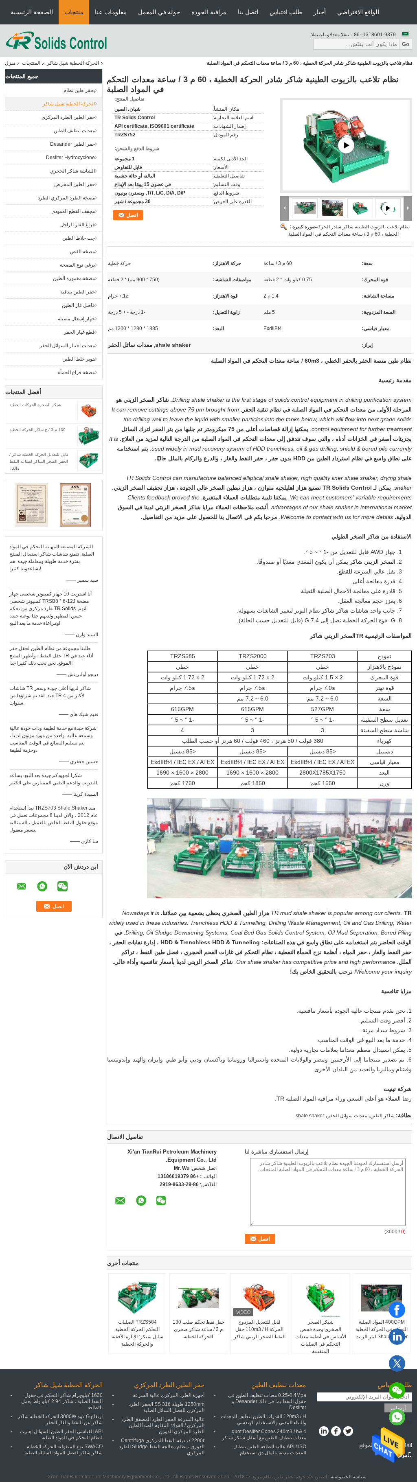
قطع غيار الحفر (79, 332)
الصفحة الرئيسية (32, 12)
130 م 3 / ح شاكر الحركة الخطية (37, 429)
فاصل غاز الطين (78, 305)
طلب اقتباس (286, 12)
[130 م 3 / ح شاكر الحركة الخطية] (89, 435)
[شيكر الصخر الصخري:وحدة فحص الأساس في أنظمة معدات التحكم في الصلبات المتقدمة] (320, 1298)
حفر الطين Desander (72, 144)
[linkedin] (397, 1336)
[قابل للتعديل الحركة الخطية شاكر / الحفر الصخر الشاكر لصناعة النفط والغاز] (89, 460)
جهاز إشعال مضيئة (76, 319)
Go (405, 44)
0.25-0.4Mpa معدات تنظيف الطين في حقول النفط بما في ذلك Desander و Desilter (267, 1401)
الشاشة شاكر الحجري (72, 171)
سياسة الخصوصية (349, 1477)
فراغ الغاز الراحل (77, 225)
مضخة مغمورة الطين (74, 278)
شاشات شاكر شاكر (345, 610)
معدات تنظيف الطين (74, 131)
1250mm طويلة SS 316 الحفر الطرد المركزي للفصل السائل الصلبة (166, 1407)
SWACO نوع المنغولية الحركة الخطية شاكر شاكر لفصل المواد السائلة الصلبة (63, 1450)
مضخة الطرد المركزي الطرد (66, 198)
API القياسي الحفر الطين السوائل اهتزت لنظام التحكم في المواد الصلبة (61, 1434)
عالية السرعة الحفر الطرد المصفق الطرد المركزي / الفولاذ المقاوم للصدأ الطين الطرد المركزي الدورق (162, 1425)
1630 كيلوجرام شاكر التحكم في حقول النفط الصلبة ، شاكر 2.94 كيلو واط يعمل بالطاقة (62, 1401)
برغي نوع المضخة (77, 265)
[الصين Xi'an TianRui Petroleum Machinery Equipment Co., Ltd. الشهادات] (31, 505)
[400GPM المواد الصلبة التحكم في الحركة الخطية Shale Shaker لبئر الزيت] (381, 1298)
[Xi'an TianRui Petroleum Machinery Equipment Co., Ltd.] (56, 40)
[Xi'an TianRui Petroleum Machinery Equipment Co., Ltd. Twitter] (348, 1432)
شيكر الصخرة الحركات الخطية (35, 405)
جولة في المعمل (159, 12)
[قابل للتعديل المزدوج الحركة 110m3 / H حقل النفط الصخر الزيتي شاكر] (259, 1298)
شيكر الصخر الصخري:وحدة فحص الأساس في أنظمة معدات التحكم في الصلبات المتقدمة (320, 1336)
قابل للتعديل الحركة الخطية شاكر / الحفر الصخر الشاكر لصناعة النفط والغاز (38, 461)
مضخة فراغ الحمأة (76, 372)
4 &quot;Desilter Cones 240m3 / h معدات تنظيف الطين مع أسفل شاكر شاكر (264, 1434)
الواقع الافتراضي (358, 12)
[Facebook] (397, 1309)
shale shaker (310, 1116)
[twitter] (397, 1363)
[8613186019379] (397, 1417)
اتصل (132, 215)
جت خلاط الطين (78, 238)
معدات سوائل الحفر (347, 1116)
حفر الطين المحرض (74, 184)
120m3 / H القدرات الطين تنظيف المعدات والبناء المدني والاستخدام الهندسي (263, 1419)
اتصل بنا (248, 12)
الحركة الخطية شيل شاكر (73, 63)
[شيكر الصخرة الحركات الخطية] (89, 411)
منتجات (73, 12)
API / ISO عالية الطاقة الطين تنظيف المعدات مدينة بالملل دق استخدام (269, 1450)
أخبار (320, 12)
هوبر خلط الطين (78, 359)
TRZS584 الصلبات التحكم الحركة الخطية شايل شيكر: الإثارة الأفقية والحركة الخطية (137, 1333)
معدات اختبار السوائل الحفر (67, 345)
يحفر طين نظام (79, 90)
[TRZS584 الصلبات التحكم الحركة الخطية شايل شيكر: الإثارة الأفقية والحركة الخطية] (137, 1298)
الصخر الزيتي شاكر (372, 561)
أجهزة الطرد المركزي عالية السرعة (168, 1395)
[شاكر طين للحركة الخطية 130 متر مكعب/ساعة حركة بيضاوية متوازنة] (346, 145)
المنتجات (31, 63)
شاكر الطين (382, 1116)
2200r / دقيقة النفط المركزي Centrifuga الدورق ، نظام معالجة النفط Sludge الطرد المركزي (161, 1447)
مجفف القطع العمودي (73, 211)
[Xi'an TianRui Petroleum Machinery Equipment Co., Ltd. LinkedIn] (323, 1432)
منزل (10, 63)
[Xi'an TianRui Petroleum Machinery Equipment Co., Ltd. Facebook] (336, 1432)
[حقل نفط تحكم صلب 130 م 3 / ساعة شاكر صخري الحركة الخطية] (198, 1298)
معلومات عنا (111, 12)
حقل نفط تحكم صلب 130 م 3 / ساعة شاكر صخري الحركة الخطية (198, 1329)
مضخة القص (82, 251)
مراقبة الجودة (208, 12)
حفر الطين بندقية (77, 292)
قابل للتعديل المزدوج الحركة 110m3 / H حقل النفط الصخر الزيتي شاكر (259, 1329)
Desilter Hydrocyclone (70, 157)
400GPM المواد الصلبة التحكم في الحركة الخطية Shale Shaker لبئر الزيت (382, 1329)
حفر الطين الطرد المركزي (68, 117)
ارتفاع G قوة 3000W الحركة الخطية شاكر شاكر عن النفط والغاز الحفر (60, 1419)
